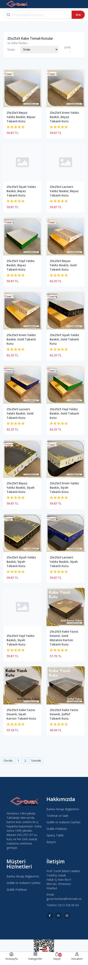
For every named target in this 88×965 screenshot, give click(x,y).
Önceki (7, 760)
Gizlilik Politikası (56, 829)
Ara (78, 15)
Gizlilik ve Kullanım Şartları (63, 822)
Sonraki (36, 760)
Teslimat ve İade (57, 816)
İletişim (51, 842)
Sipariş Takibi (55, 835)
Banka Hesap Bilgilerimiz (62, 809)
